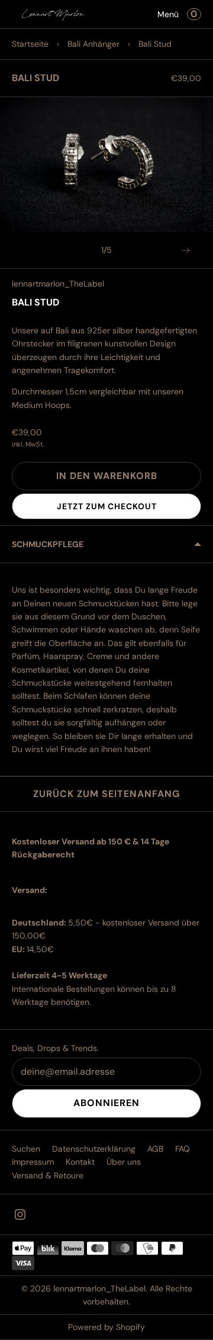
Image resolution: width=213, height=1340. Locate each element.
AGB (155, 1148)
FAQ (182, 1148)
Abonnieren (106, 1103)
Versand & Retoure (47, 1175)
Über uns (123, 1161)
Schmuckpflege (47, 544)
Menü (168, 14)
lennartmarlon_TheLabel (58, 283)
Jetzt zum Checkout (107, 506)
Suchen (26, 1148)
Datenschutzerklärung (93, 1148)
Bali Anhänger (93, 43)
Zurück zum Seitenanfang (106, 794)
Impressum (33, 1161)
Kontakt (80, 1161)
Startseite (30, 43)
